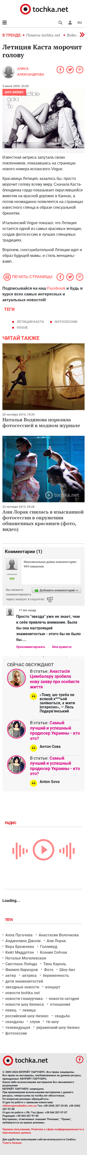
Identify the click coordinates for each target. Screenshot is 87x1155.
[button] (70, 22)
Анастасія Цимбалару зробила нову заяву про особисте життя (55, 679)
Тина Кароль (54, 964)
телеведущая (17, 1027)
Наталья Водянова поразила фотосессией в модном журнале (41, 422)
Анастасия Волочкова (59, 935)
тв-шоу (52, 1021)
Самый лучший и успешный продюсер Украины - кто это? (55, 730)
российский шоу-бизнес (27, 1016)
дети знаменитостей (24, 981)
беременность (56, 975)
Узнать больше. (12, 1142)
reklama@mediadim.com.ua (19, 1105)
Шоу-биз (67, 969)
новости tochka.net (22, 993)
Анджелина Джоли (23, 941)
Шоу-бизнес (14, 92)
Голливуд (48, 946)
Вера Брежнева (19, 946)
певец (10, 1010)
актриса (29, 975)
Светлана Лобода (21, 964)
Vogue (22, 327)
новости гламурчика (24, 998)
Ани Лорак (56, 941)
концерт (52, 987)
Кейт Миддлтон (19, 952)
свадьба (62, 1016)
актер (10, 975)
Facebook (56, 288)
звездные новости (22, 987)
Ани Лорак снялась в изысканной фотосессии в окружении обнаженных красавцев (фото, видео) (43, 520)
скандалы (14, 1021)
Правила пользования (16, 1129)
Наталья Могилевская (25, 958)
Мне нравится (62, 647)
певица (29, 1010)
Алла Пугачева (19, 935)
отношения (60, 1004)
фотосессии (66, 322)
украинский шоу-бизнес (58, 1027)
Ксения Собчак (53, 952)
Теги (9, 920)
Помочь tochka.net (43, 35)
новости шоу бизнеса (24, 1004)
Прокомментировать (30, 647)
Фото (48, 969)
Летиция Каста (30, 322)
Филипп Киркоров (21, 969)
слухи (35, 1021)
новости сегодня (64, 998)
